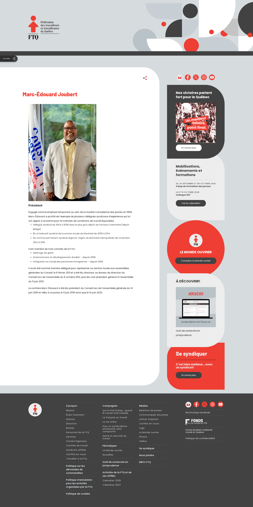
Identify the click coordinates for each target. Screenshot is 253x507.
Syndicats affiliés (76, 449)
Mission (70, 410)
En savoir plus (189, 147)
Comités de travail (77, 445)
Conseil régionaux (76, 441)
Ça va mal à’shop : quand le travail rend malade (117, 412)
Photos (143, 436)
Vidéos (143, 441)
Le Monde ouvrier (112, 450)
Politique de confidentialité (200, 438)
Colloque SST (183, 194)
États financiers (75, 414)
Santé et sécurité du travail (114, 437)
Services (71, 436)
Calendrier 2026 (112, 480)
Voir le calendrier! (191, 203)
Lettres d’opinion (149, 419)
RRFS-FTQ (145, 462)
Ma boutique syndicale (198, 412)
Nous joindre (146, 455)
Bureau (70, 428)
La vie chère (110, 421)
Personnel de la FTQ (77, 432)
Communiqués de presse (153, 414)
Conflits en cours (76, 454)
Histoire (70, 419)
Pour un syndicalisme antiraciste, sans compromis (115, 429)
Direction (71, 423)
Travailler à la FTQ (76, 458)
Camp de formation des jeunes (193, 186)
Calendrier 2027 (112, 484)
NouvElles (108, 454)
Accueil (6, 59)
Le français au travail (115, 417)
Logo (142, 428)
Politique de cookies (78, 493)
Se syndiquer (147, 448)
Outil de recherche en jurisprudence (115, 463)
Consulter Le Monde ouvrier (196, 260)
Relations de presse (150, 410)
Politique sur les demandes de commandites (75, 469)
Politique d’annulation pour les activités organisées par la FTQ (79, 483)
